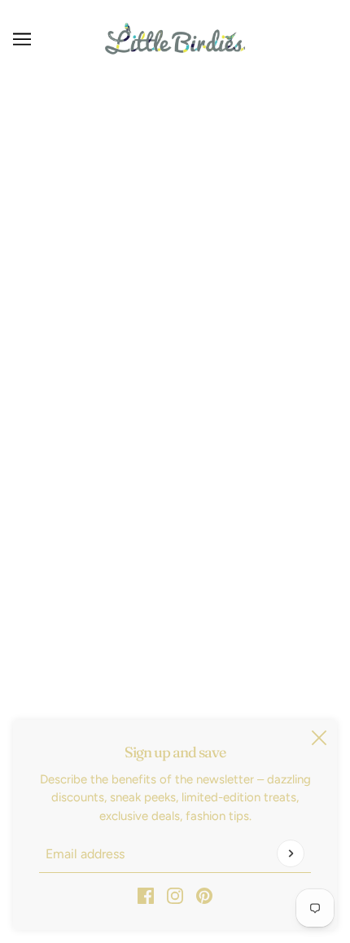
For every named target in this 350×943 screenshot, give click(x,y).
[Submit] (290, 853)
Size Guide (175, 453)
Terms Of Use (175, 429)
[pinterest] (204, 895)
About (175, 503)
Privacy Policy (175, 404)
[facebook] (146, 895)
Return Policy (175, 354)
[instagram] (175, 895)
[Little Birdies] (175, 38)
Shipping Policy (175, 379)
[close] (319, 738)
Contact (175, 479)
